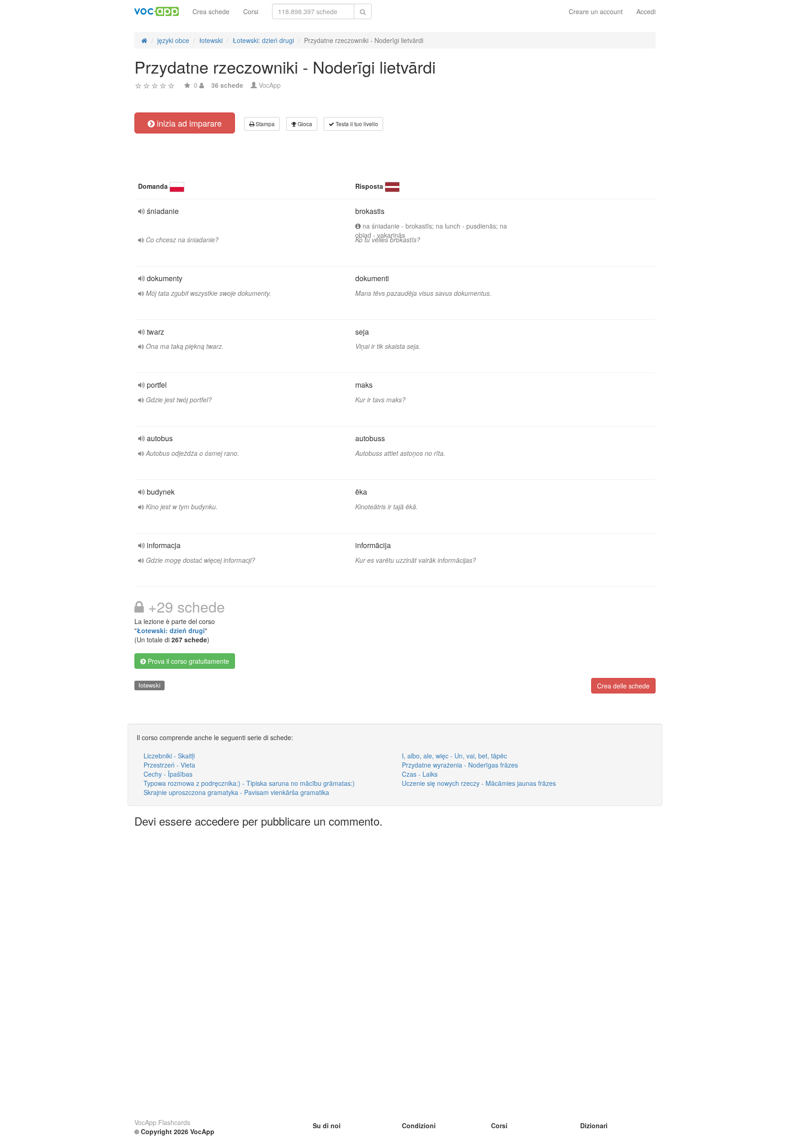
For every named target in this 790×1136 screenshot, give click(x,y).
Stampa (264, 124)
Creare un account (596, 11)
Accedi (646, 11)
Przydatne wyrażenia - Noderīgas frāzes (460, 764)
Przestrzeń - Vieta (169, 764)
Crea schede (211, 11)
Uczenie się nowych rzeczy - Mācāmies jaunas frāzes (479, 783)
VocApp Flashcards (162, 1122)
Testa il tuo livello (356, 124)
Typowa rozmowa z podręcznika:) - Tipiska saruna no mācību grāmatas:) (249, 783)
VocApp (270, 85)
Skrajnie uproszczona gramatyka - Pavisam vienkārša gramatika (236, 792)
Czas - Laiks (420, 774)
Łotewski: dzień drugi (171, 630)
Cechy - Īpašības (168, 774)
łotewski (149, 685)
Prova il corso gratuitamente (187, 661)
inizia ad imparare (188, 123)
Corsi (250, 11)
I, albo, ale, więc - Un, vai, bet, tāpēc (454, 755)
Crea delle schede (623, 685)
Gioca (304, 124)
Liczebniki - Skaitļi (169, 755)
